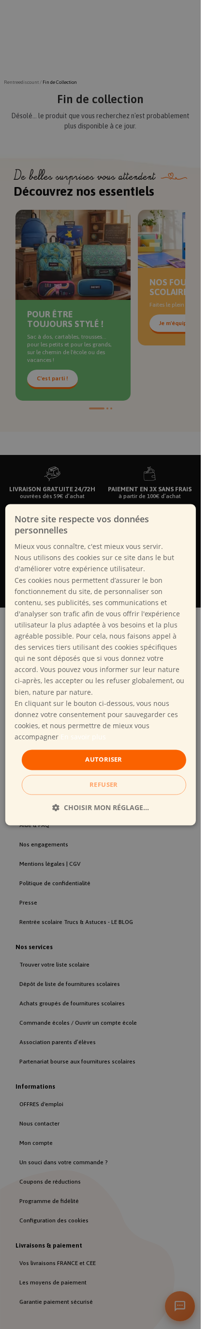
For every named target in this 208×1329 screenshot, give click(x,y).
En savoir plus (83, 736)
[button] (100, 807)
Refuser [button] (103, 784)
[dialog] (100, 664)
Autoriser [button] (103, 759)
